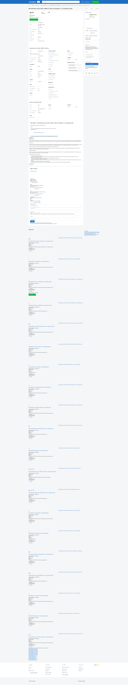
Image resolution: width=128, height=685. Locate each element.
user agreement (49, 222)
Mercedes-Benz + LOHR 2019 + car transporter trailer (39, 261)
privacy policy (43, 222)
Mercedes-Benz (40, 22)
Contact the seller (34, 19)
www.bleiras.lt (32, 196)
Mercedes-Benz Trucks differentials (90, 235)
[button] (79, 9)
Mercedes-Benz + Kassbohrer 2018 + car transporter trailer (40, 407)
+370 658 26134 (39, 187)
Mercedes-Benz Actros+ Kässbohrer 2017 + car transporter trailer (41, 575)
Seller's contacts (31, 670)
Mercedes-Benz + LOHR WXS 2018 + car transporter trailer (40, 387)
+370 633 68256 (39, 193)
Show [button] (36, 187)
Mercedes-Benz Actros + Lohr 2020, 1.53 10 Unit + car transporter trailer (42, 471)
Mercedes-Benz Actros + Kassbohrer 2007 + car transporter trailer (41, 428)
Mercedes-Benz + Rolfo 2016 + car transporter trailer (38, 512)
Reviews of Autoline (48, 672)
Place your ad (32, 294)
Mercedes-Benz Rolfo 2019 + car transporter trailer (38, 450)
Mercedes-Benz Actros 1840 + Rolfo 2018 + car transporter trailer (41, 241)
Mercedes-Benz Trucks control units (90, 231)
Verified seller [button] (32, 178)
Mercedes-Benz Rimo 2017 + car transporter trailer (38, 615)
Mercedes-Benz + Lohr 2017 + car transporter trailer (38, 595)
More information (88, 37)
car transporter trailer (41, 108)
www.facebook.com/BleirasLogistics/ (36, 197)
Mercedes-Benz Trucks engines (93, 234)
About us (30, 667)
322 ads (34, 179)
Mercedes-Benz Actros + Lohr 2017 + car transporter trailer (40, 346)
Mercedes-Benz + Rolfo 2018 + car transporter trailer (38, 533)
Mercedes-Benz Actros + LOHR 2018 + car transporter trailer (40, 305)
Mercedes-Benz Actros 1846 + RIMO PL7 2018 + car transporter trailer (42, 492)
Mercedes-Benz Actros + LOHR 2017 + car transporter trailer (40, 281)
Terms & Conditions (48, 667)
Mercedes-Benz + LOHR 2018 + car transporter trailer (39, 366)
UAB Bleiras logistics (33, 171)
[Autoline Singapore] (32, 2)
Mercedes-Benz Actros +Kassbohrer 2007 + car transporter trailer (41, 554)
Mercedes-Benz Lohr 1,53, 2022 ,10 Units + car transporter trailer (41, 636)
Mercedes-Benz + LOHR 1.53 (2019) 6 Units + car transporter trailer (41, 326)
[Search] (43, 2)
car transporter (40, 27)
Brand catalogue (48, 674)
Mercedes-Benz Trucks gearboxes (91, 232)
